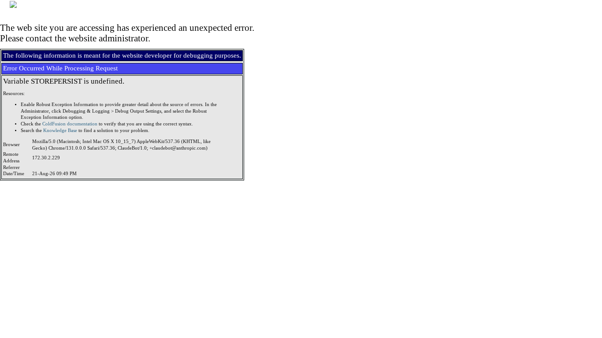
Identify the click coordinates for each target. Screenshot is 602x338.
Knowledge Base (60, 130)
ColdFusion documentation (69, 123)
